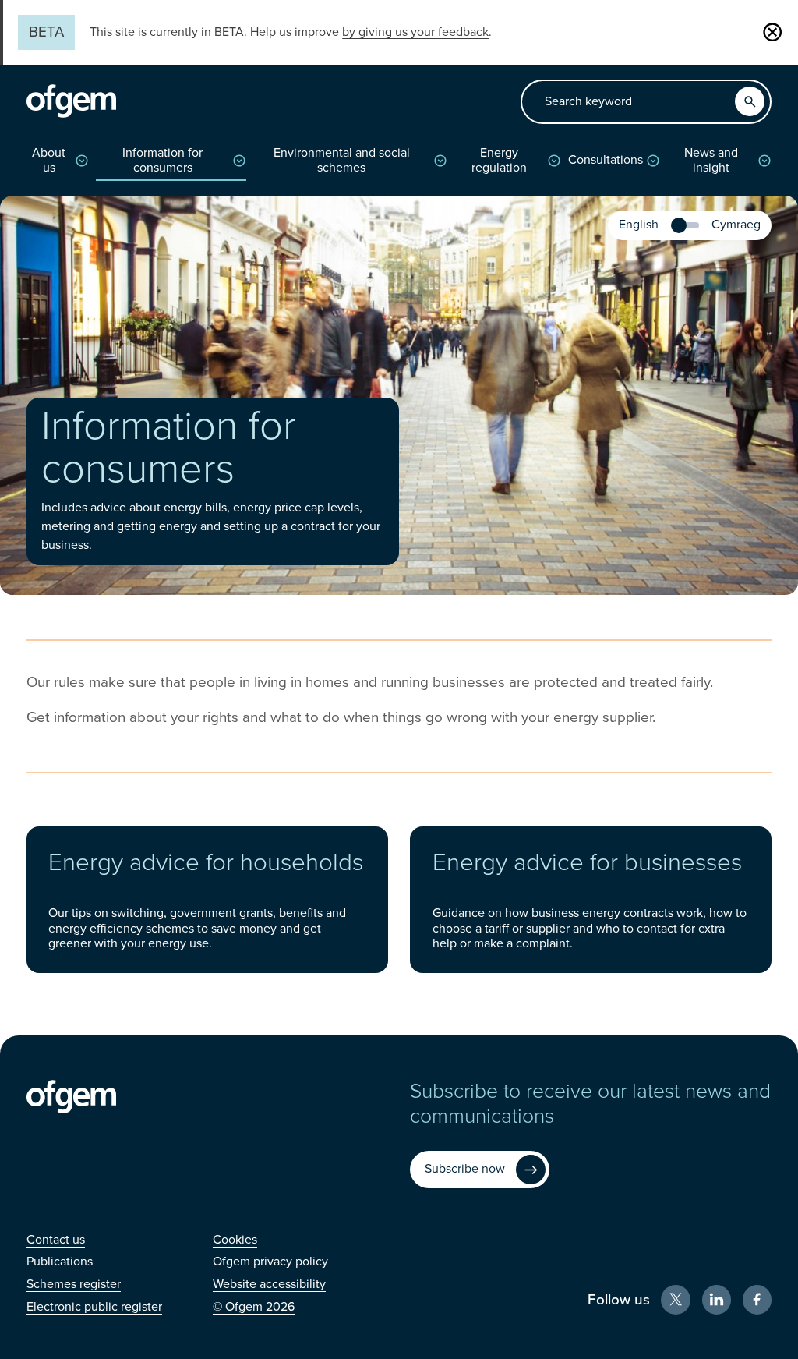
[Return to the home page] (71, 101)
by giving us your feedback (415, 32)
